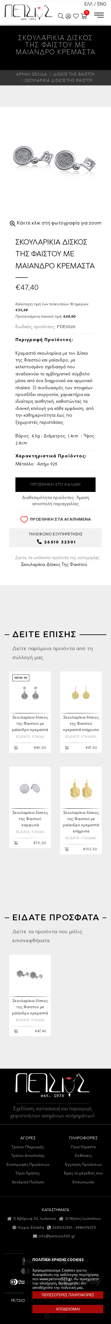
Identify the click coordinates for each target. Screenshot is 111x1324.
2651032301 (62, 1228)
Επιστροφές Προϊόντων (27, 1165)
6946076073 (86, 1228)
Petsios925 (28, 12)
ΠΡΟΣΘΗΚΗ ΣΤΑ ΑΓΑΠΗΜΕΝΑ (60, 520)
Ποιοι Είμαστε (83, 1147)
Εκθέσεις (83, 1156)
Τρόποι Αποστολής (28, 1156)
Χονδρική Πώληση (28, 1182)
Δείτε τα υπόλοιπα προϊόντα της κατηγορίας (57, 561)
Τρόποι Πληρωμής (27, 1147)
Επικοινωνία (83, 1182)
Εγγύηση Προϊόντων (83, 1165)
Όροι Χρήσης (28, 1173)
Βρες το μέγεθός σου (83, 1173)
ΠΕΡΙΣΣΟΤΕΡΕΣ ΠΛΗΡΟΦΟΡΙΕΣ (68, 1294)
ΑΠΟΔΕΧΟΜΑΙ (68, 1309)
